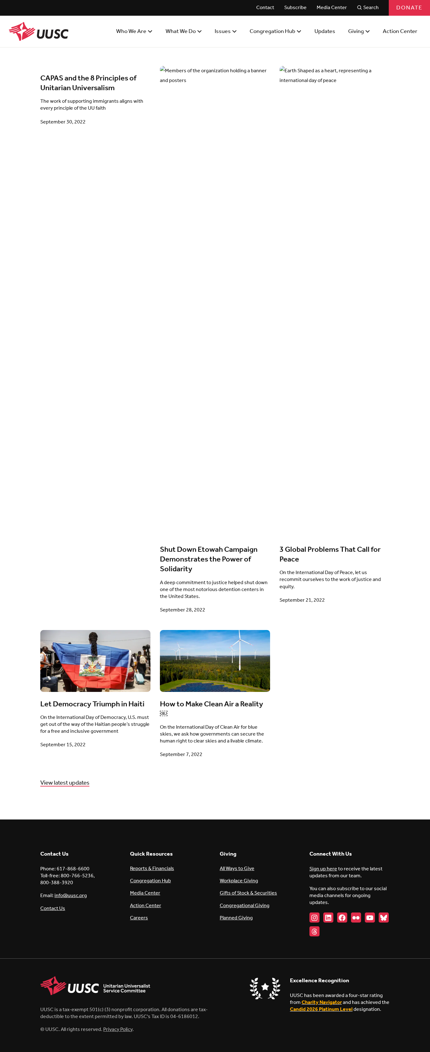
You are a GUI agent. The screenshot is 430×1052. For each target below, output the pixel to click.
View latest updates (64, 783)
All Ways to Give (237, 869)
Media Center (145, 893)
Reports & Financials (152, 869)
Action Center (145, 906)
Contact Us (52, 908)
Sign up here (323, 869)
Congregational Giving (244, 906)
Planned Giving (236, 918)
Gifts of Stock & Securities (248, 893)
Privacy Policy (118, 1029)
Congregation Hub (150, 881)
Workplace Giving (239, 881)
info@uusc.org (70, 896)
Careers (139, 918)
